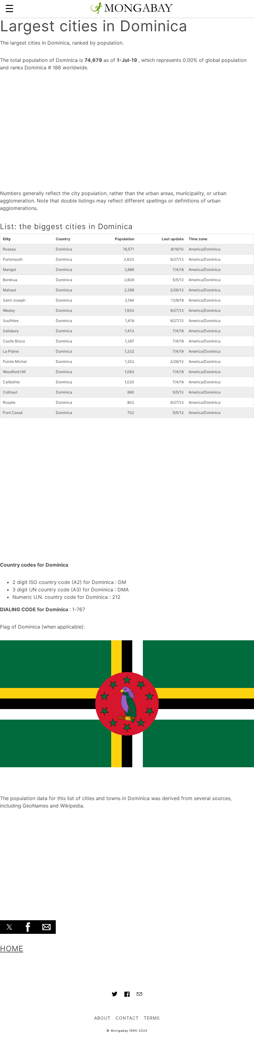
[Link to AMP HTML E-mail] (139, 995)
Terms (152, 1018)
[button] (9, 927)
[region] (127, 128)
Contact (127, 1018)
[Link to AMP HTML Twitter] (114, 994)
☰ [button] (9, 8)
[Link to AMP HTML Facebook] (127, 995)
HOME (11, 948)
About (102, 1018)
